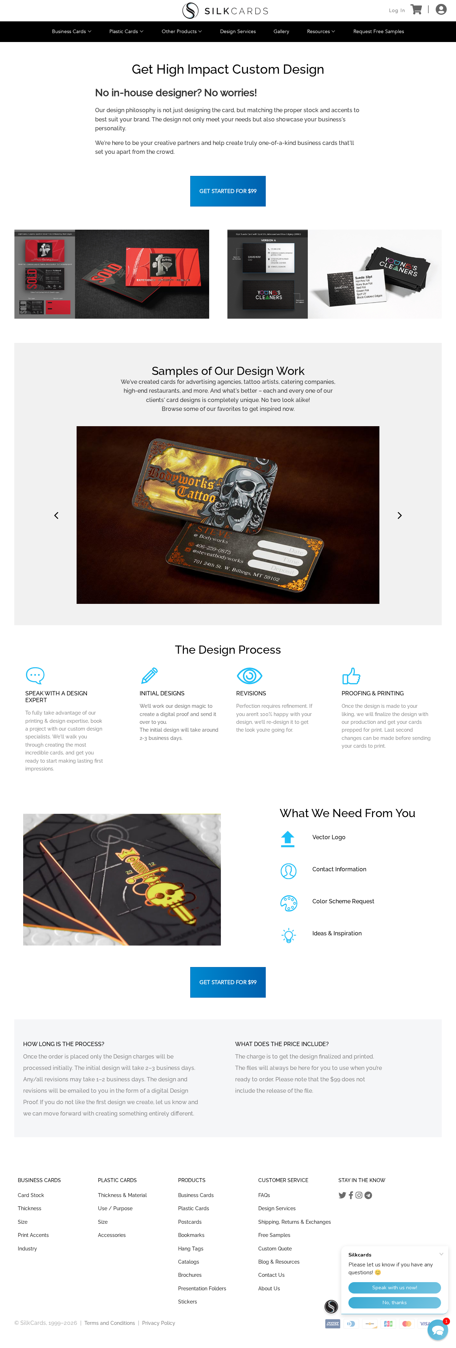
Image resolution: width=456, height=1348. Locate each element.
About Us (269, 1288)
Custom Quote (275, 1249)
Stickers (187, 1302)
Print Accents (33, 1235)
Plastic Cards (124, 31)
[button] (438, 1330)
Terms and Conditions (109, 1323)
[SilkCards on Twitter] (342, 1195)
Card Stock (31, 1195)
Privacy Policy (158, 1323)
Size (22, 1222)
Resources (319, 31)
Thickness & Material (122, 1195)
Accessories (112, 1235)
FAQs (264, 1195)
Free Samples (274, 1235)
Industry (27, 1249)
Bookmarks (191, 1235)
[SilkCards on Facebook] (350, 1195)
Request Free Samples (378, 31)
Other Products (180, 31)
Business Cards (69, 31)
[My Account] (441, 11)
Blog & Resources (279, 1262)
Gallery (281, 31)
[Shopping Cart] (415, 11)
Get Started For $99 (228, 191)
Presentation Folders (202, 1288)
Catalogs (188, 1262)
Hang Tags (190, 1249)
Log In (397, 10)
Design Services (238, 31)
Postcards (190, 1222)
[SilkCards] (225, 11)
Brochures (190, 1275)
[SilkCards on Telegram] (368, 1195)
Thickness (29, 1208)
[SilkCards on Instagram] (359, 1195)
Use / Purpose (115, 1208)
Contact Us (271, 1275)
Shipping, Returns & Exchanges (294, 1222)
